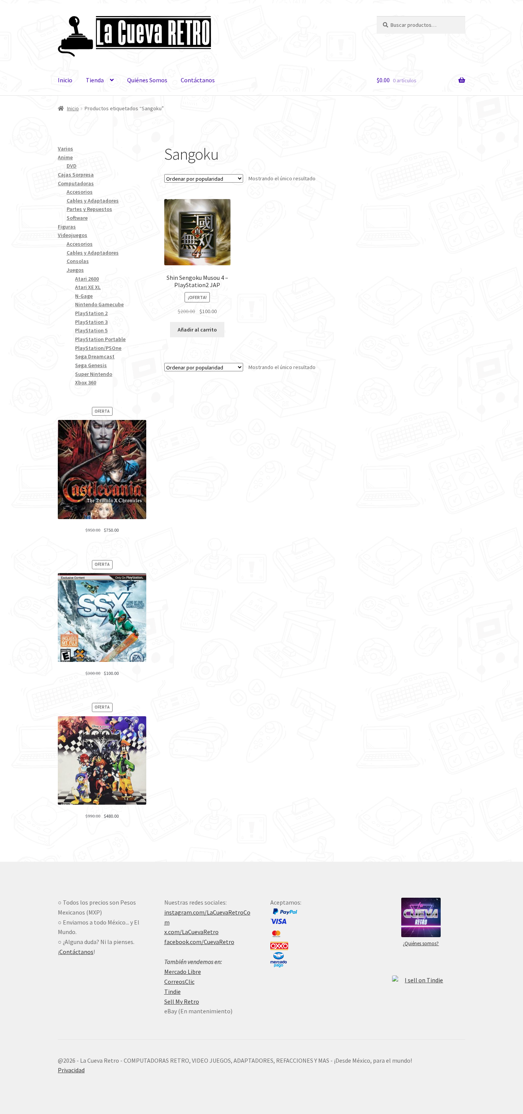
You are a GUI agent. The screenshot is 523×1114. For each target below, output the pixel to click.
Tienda (95, 80)
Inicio (65, 80)
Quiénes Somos (147, 80)
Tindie (172, 991)
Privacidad (71, 1070)
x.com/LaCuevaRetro (191, 932)
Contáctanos (198, 80)
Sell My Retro (181, 1001)
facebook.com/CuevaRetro (199, 942)
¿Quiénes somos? (421, 943)
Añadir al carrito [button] (197, 329)
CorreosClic (179, 981)
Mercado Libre (182, 971)
